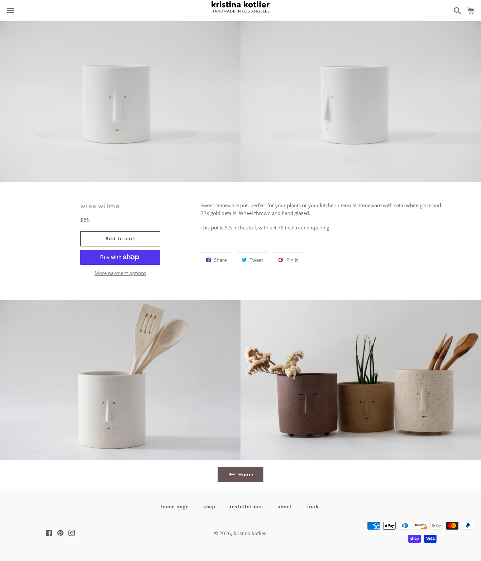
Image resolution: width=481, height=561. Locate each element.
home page (175, 507)
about (284, 507)
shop (209, 507)
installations (246, 507)
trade (313, 507)
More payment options (120, 273)
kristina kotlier (250, 533)
